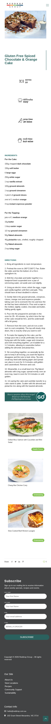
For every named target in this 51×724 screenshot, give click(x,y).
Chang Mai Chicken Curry (17, 485)
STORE (6, 622)
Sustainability (10, 693)
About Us (9, 680)
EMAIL (5, 612)
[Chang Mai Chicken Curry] (25, 470)
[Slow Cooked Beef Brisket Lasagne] (25, 516)
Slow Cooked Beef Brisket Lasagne (21, 531)
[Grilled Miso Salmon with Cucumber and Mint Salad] (25, 425)
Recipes (8, 686)
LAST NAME (7, 602)
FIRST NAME (7, 592)
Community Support (13, 689)
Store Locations (11, 683)
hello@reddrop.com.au (16, 711)
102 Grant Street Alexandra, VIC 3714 (22, 716)
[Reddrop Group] (25, 5)
